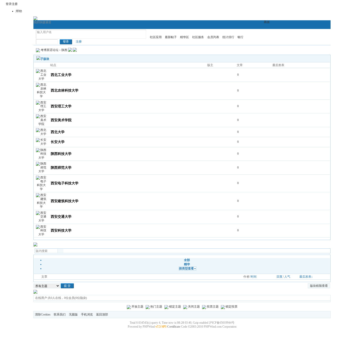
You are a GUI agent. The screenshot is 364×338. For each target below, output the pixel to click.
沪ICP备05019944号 (221, 322)
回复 (280, 276)
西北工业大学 (61, 75)
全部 (187, 260)
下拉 (39, 36)
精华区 (184, 37)
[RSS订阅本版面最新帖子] (70, 50)
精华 (187, 264)
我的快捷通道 (42, 22)
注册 (15, 4)
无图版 (73, 314)
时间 (254, 276)
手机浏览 (87, 314)
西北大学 (58, 132)
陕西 (64, 50)
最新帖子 (171, 37)
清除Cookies (43, 314)
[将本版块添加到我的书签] (75, 50)
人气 (287, 276)
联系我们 (60, 314)
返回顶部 (102, 314)
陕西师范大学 (61, 167)
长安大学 (58, 142)
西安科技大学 (61, 230)
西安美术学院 (61, 120)
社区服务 (198, 37)
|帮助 (19, 11)
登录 (9, 4)
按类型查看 (187, 268)
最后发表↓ (306, 276)
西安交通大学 (61, 216)
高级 (267, 22)
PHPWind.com (213, 326)
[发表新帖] (35, 245)
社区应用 (156, 37)
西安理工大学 (61, 106)
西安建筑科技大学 (64, 201)
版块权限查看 (319, 286)
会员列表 (213, 37)
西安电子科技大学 (64, 183)
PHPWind (149, 326)
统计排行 (228, 37)
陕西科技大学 (61, 154)
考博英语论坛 (49, 50)
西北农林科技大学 (64, 90)
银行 (240, 37)
